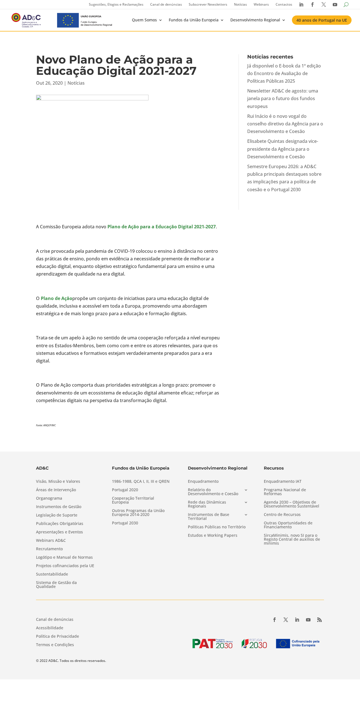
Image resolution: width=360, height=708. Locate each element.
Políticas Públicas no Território (217, 527)
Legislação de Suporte (56, 515)
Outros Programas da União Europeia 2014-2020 (138, 513)
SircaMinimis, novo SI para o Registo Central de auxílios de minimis (292, 539)
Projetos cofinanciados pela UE (65, 566)
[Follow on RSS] (319, 619)
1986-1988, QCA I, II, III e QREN (141, 481)
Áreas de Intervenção (56, 490)
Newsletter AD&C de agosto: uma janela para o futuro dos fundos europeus (282, 98)
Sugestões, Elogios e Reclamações (116, 4)
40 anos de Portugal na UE (321, 20)
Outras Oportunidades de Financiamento (288, 525)
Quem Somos (144, 19)
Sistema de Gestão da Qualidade (56, 585)
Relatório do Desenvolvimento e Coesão (213, 492)
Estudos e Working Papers (212, 535)
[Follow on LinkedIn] (297, 619)
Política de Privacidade (57, 636)
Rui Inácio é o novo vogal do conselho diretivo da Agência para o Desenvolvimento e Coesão (285, 123)
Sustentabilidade (52, 574)
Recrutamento (49, 549)
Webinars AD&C (51, 540)
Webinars (261, 4)
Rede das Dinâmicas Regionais (207, 504)
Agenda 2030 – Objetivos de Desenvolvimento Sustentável (291, 504)
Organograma (49, 498)
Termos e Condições (55, 645)
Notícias (240, 4)
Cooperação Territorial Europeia (133, 500)
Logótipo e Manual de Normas (64, 557)
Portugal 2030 (125, 523)
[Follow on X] (285, 619)
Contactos (284, 4)
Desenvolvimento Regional (255, 19)
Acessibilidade (49, 628)
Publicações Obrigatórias (59, 524)
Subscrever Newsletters (208, 4)
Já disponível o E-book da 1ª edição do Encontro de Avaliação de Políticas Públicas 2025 (284, 73)
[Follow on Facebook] (274, 619)
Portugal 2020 (125, 490)
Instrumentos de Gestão (58, 507)
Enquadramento (203, 481)
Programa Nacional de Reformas (285, 492)
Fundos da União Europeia (194, 19)
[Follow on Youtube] (308, 619)
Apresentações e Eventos (59, 532)
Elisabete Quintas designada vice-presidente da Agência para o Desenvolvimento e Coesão (282, 148)
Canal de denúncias (166, 4)
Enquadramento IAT (283, 481)
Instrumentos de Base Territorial (208, 517)
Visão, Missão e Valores (58, 481)
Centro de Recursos (282, 515)
